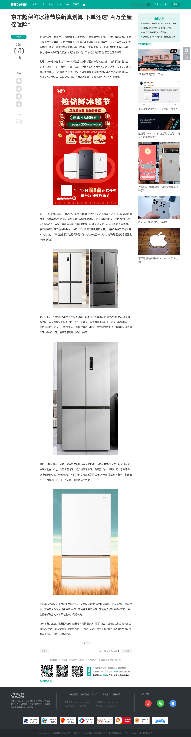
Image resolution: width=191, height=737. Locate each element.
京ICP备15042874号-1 (72, 733)
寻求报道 (106, 694)
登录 (156, 4)
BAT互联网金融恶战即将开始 (154, 32)
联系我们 (85, 694)
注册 (165, 4)
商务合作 (95, 694)
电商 (67, 4)
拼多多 (44, 651)
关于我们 (74, 694)
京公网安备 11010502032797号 (95, 733)
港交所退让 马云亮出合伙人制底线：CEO (159, 24)
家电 (59, 4)
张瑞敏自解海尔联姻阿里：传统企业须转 (158, 37)
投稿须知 (117, 694)
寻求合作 (126, 651)
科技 (94, 214)
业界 (43, 4)
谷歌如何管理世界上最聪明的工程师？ (157, 28)
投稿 (175, 4)
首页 (34, 4)
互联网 (76, 4)
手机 (51, 4)
